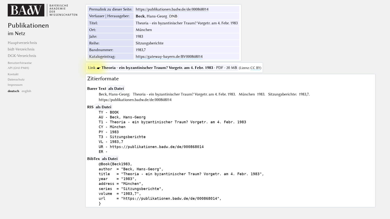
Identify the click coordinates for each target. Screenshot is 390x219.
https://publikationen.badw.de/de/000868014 (172, 9)
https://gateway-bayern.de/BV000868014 (169, 56)
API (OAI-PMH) (18, 68)
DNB (173, 16)
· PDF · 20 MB (162, 67)
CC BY (255, 68)
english (26, 91)
